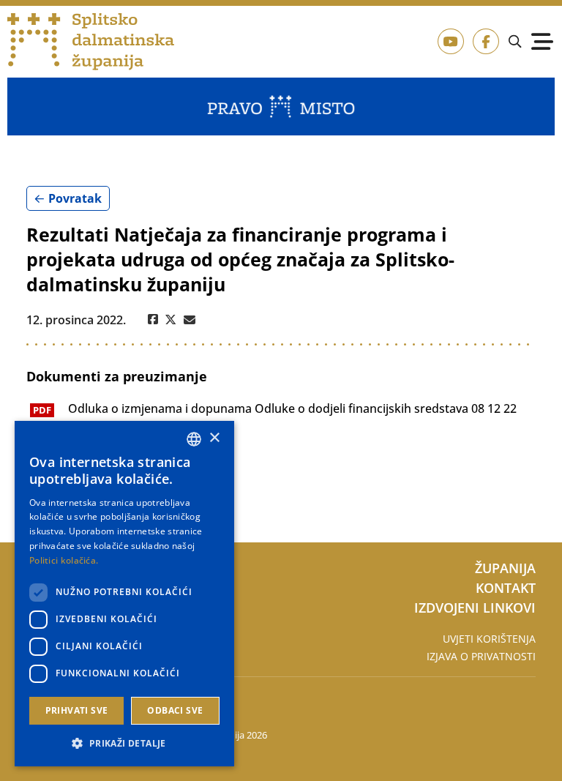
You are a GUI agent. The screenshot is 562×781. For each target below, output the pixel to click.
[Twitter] (170, 320)
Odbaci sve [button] (175, 710)
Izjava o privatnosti (481, 656)
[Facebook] (153, 320)
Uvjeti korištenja (489, 639)
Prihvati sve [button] (76, 710)
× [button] (214, 438)
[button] (124, 743)
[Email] (189, 320)
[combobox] (194, 439)
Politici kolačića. (63, 560)
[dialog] (124, 593)
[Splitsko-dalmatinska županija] (90, 42)
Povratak (75, 198)
